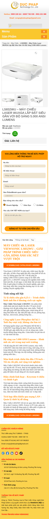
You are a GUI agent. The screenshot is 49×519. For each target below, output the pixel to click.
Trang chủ (5, 43)
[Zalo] (3, 453)
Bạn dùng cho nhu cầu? (13, 201)
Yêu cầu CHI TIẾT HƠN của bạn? (16, 211)
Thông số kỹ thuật (22, 240)
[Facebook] (7, 453)
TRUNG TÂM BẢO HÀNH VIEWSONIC (15, 514)
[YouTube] (16, 453)
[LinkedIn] (12, 453)
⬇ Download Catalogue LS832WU (22, 265)
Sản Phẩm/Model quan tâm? (14, 192)
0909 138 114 (16, 14)
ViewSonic (16, 126)
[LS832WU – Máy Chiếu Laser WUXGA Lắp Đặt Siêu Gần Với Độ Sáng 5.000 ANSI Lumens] (36, 53)
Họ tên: (6, 162)
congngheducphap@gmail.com (17, 444)
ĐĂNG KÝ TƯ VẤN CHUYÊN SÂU (24, 229)
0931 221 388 (41, 14)
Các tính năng (7, 240)
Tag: (32, 240)
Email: (5, 181)
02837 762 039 (29, 14)
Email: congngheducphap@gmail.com (25, 18)
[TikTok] (21, 453)
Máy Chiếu (14, 43)
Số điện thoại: (9, 171)
